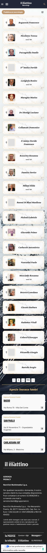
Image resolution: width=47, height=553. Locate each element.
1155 (28, 380)
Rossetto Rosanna (29, 155)
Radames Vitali (28, 322)
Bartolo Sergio (29, 367)
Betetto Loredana (29, 292)
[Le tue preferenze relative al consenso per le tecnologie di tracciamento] (43, 549)
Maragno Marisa (29, 97)
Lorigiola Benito (29, 80)
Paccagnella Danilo (28, 52)
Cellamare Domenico (28, 127)
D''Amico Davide (28, 67)
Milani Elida (29, 185)
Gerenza (7, 476)
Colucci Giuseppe (29, 337)
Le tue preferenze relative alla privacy (26, 546)
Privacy (7, 479)
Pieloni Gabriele (29, 217)
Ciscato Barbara (29, 307)
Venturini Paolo (29, 262)
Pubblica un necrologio (13, 12)
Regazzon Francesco (28, 22)
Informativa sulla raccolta (14, 550)
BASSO (7, 400)
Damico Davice (28, 172)
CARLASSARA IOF (12, 442)
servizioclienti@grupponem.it (16, 501)
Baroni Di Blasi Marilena (29, 202)
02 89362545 (32, 495)
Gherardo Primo (29, 232)
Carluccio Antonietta (28, 247)
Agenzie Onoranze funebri (23, 389)
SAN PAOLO (9, 420)
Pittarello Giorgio (29, 352)
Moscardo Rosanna (28, 275)
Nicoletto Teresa (29, 35)
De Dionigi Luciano (28, 112)
